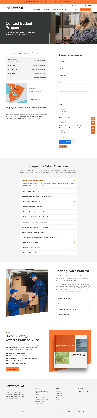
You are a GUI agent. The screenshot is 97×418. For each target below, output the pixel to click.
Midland (8, 118)
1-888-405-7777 (40, 394)
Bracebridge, (11, 396)
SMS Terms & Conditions (72, 411)
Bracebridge (33, 116)
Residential (58, 391)
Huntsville (13, 116)
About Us (58, 401)
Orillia (24, 116)
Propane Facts (59, 395)
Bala (28, 116)
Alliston (16, 118)
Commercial (59, 393)
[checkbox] (74, 110)
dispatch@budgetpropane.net (39, 69)
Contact (58, 397)
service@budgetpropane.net (39, 65)
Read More (69, 1)
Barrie (12, 118)
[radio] (74, 120)
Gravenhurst (40, 116)
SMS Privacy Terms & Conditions (84, 411)
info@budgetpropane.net (40, 60)
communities (32, 118)
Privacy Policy (63, 411)
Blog (57, 399)
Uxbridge (20, 118)
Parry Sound (20, 116)
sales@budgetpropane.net (40, 73)
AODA (58, 411)
